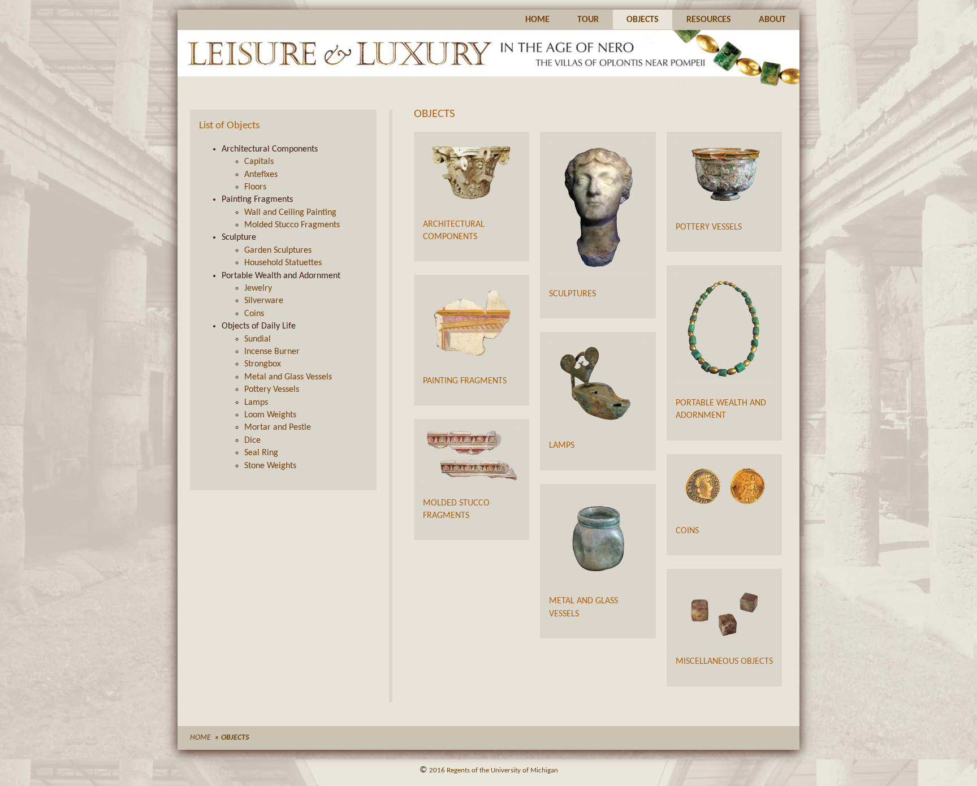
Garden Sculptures (278, 250)
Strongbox (262, 364)
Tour (588, 19)
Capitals (259, 161)
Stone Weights (270, 465)
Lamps (256, 402)
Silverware (263, 300)
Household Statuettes (283, 262)
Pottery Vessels (271, 389)
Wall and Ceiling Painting (290, 212)
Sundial (257, 339)
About (772, 19)
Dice (252, 440)
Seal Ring (261, 452)
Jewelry (258, 288)
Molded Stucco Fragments (292, 225)
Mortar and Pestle (277, 427)
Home (537, 19)
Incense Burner (272, 351)
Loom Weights (270, 415)
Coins (254, 313)
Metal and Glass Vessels (288, 377)
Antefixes (261, 174)
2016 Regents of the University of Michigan (493, 770)
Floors (255, 187)
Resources (708, 19)
